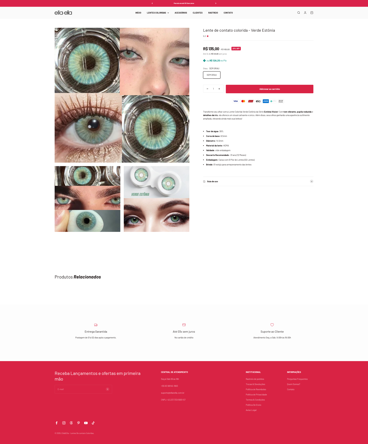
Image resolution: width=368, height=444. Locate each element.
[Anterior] (152, 3)
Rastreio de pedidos (255, 379)
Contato (290, 389)
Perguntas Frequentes (297, 379)
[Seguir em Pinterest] (78, 423)
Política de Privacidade (256, 394)
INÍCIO (138, 12)
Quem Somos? (293, 384)
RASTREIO (213, 12)
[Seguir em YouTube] (86, 423)
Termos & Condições (255, 399)
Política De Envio (253, 405)
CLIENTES (198, 12)
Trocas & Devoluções (255, 384)
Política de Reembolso (256, 389)
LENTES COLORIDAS (156, 12)
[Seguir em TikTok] (93, 423)
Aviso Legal (251, 410)
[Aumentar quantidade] (219, 89)
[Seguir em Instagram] (64, 423)
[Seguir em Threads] (71, 423)
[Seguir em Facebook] (57, 423)
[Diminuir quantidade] (207, 89)
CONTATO (228, 12)
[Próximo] (215, 3)
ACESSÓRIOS (181, 12)
